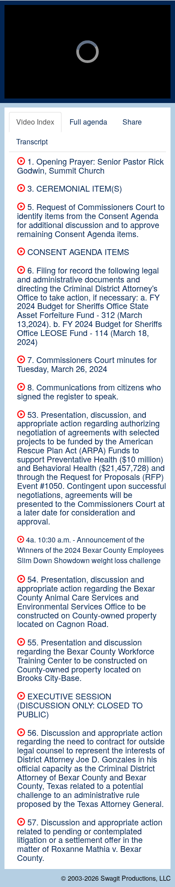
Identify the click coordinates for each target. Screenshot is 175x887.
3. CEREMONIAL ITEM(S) (73, 188)
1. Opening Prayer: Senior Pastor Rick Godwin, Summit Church (90, 165)
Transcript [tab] (32, 141)
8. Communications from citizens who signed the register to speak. (89, 391)
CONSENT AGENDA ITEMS (77, 251)
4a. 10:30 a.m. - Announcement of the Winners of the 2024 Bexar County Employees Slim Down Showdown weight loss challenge (90, 549)
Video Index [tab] (35, 121)
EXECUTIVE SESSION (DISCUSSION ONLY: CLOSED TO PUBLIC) (80, 705)
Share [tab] (132, 121)
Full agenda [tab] (88, 121)
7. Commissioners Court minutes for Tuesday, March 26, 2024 (87, 364)
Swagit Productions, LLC (136, 878)
